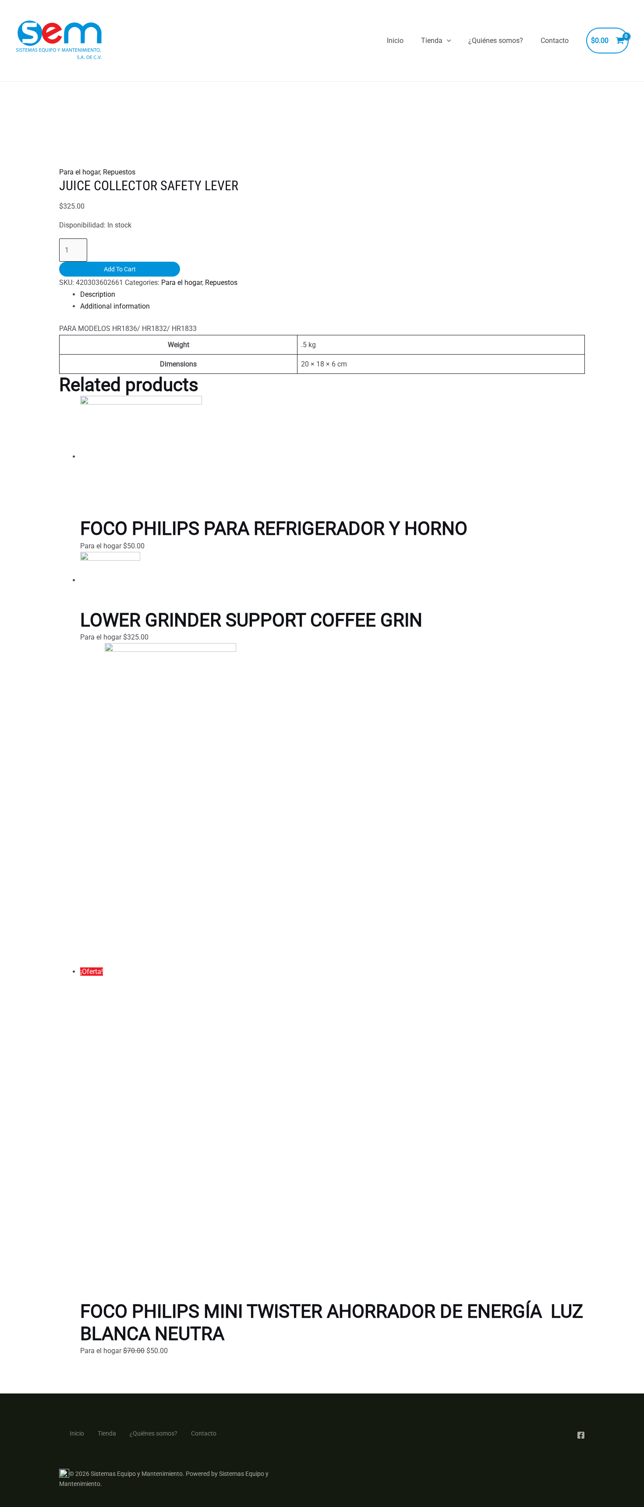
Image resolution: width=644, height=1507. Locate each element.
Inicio (395, 40)
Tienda (431, 40)
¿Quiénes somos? (495, 40)
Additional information (115, 306)
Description (97, 294)
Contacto (555, 40)
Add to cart (120, 269)
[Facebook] (581, 1435)
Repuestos (119, 172)
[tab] (332, 294)
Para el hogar (79, 172)
